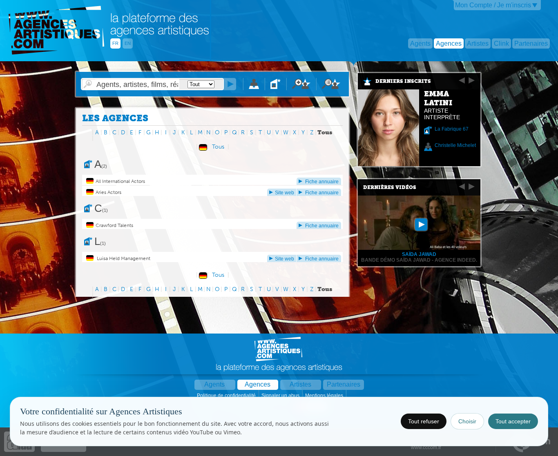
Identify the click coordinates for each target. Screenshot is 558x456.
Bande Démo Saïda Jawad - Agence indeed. (419, 260)
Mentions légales (324, 395)
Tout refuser (423, 421)
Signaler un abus (281, 395)
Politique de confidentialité (227, 395)
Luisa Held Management (123, 258)
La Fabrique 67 (452, 129)
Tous (218, 146)
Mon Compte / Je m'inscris (493, 5)
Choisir (467, 421)
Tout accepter (513, 421)
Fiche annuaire (322, 182)
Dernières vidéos (389, 187)
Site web (284, 193)
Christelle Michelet (455, 145)
